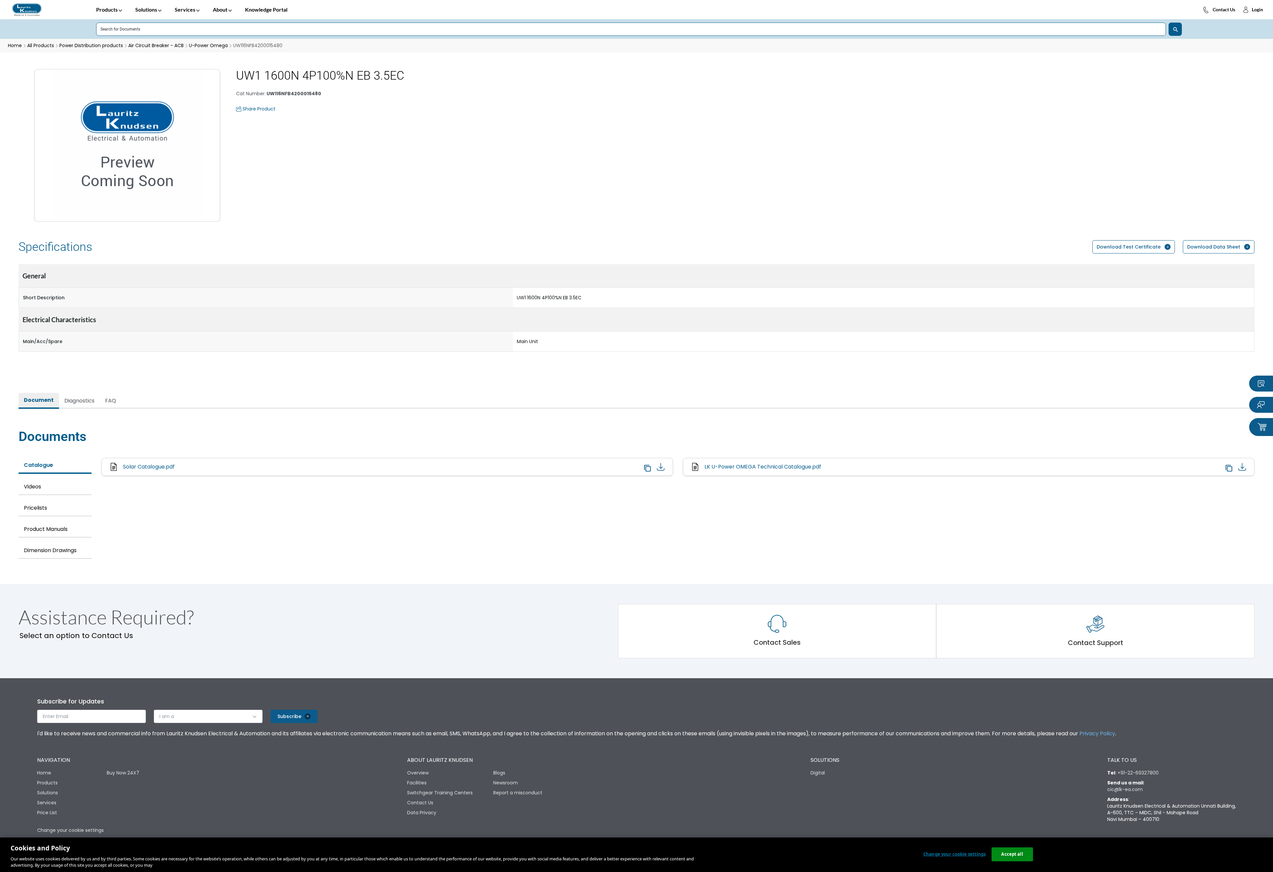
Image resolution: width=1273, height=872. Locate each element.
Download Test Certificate (1129, 247)
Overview (418, 772)
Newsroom (505, 782)
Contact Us (1224, 9)
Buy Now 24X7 (123, 772)
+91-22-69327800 (1138, 772)
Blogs (499, 772)
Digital (818, 772)
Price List (47, 812)
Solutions (146, 9)
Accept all (1012, 854)
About (220, 9)
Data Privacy (421, 812)
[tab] (39, 401)
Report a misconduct (517, 792)
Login (1257, 9)
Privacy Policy (1097, 733)
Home (44, 772)
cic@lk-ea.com (1125, 789)
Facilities (417, 782)
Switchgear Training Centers (440, 792)
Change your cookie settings (954, 854)
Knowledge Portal (266, 9)
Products (107, 9)
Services (185, 9)
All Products (40, 45)
